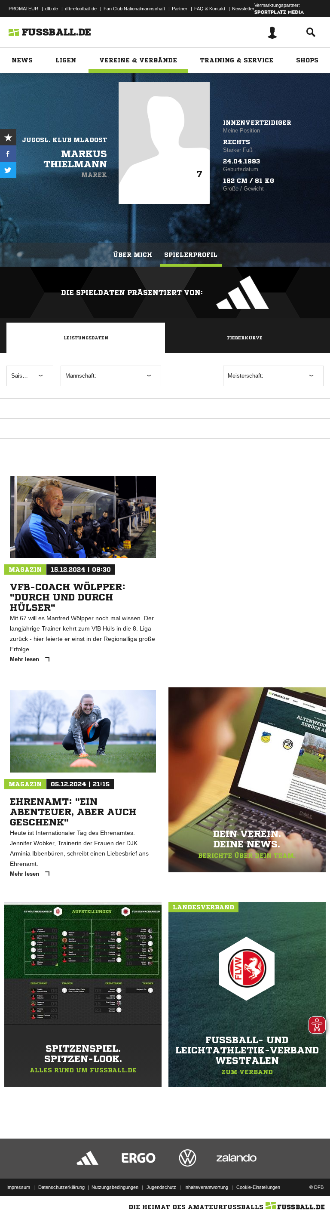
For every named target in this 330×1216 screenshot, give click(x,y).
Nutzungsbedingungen (115, 1187)
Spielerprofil (190, 255)
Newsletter (243, 8)
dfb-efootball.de (81, 8)
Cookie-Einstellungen (258, 1187)
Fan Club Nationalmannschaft (134, 8)
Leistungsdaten (86, 338)
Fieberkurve (245, 338)
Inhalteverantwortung (206, 1187)
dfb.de (51, 8)
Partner (179, 8)
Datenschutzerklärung (61, 1187)
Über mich (132, 255)
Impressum (18, 1187)
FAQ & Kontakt (209, 8)
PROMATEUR (23, 8)
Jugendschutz (161, 1187)
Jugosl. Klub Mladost (64, 140)
